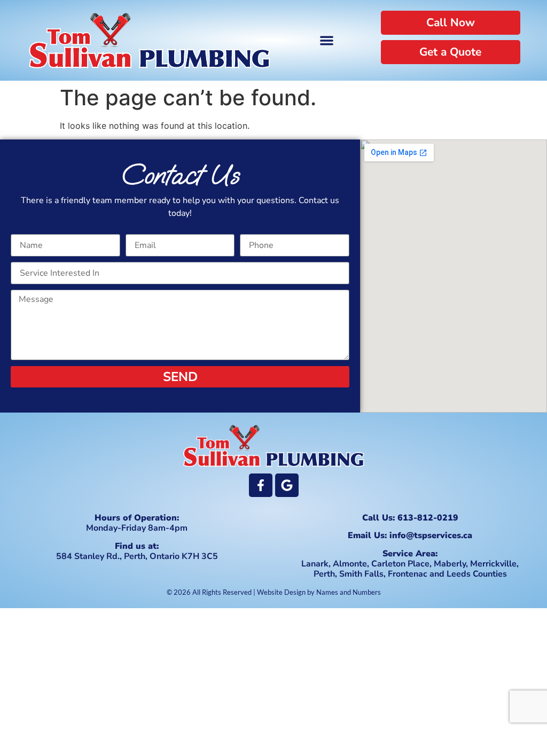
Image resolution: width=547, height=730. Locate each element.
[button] (327, 40)
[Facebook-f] (260, 485)
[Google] (287, 485)
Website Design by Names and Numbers (319, 592)
